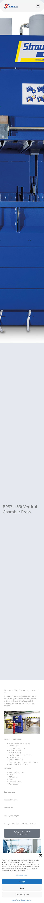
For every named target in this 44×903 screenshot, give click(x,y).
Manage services (21, 875)
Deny (22, 888)
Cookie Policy (15, 900)
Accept (22, 881)
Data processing (26, 900)
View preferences (22, 894)
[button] (40, 855)
